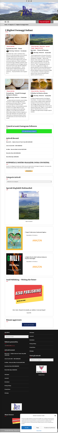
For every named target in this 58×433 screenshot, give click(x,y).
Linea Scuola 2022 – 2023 (11, 145)
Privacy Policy (39, 430)
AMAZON (37, 240)
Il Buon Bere (42, 46)
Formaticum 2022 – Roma (14, 48)
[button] (55, 415)
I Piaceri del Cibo (10, 46)
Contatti (7, 378)
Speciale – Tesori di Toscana (39, 50)
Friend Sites (7, 389)
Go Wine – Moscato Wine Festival (13, 149)
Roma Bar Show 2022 (11, 153)
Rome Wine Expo (10, 156)
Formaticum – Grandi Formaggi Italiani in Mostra (16, 94)
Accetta (26, 427)
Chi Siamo (7, 374)
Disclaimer (7, 382)
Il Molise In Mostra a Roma (39, 93)
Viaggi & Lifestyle (39, 48)
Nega (37, 427)
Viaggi (32, 48)
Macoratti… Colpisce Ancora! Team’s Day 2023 (17, 142)
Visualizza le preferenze (49, 427)
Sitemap (7, 393)
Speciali (48, 46)
